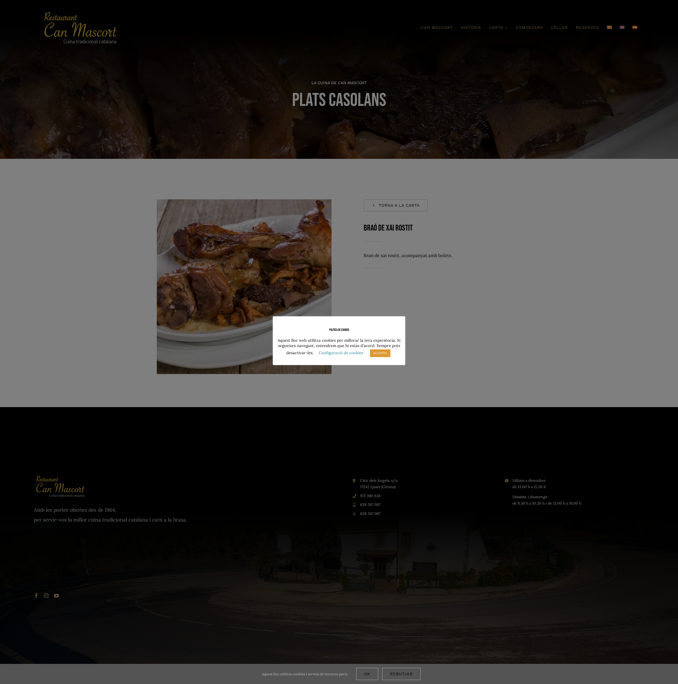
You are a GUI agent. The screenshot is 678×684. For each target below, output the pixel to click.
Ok (367, 674)
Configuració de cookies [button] (341, 352)
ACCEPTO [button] (380, 353)
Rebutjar (401, 674)
